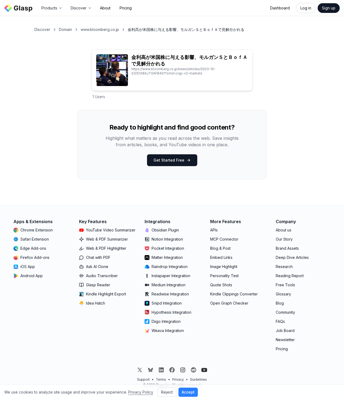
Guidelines (198, 379)
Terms (161, 379)
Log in (305, 8)
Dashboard (280, 8)
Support (143, 379)
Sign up (328, 8)
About (105, 8)
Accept (188, 392)
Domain (65, 29)
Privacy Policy (140, 392)
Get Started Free (168, 160)
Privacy (178, 379)
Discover (42, 29)
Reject (167, 392)
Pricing (126, 8)
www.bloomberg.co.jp (100, 29)
